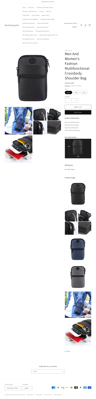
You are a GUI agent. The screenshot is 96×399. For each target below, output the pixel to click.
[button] (31, 7)
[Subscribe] (63, 371)
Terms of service (48, 394)
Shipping (67, 85)
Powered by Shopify (20, 394)
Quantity (67, 96)
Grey (84, 92)
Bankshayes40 (12, 394)
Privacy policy (39, 394)
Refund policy (30, 394)
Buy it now (78, 112)
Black (68, 92)
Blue (76, 92)
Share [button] (68, 351)
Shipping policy (58, 394)
